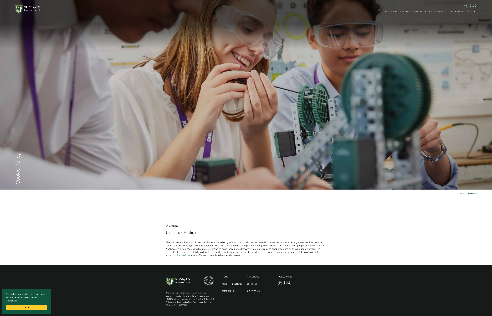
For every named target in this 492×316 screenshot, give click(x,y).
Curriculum (419, 11)
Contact (472, 11)
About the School (400, 11)
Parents (461, 11)
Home (385, 11)
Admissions (434, 11)
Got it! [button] (26, 307)
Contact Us (253, 291)
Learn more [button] (12, 301)
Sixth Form (448, 11)
